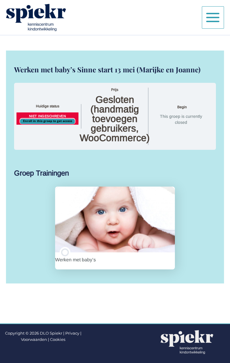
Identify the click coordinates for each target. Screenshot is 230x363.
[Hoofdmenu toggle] (213, 17)
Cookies (57, 339)
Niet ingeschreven (47, 116)
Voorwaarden (34, 339)
